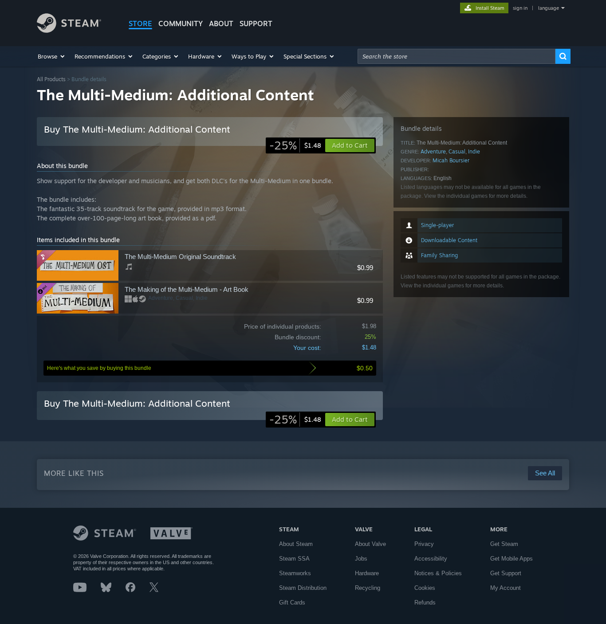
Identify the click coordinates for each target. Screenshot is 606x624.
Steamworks (295, 573)
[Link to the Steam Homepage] (69, 30)
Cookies (424, 588)
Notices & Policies (438, 573)
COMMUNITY (180, 23)
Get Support (505, 573)
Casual (457, 151)
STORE (140, 23)
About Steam (296, 544)
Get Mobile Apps (511, 558)
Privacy (424, 544)
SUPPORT (256, 23)
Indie (474, 151)
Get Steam (504, 544)
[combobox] (456, 56)
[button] (51, 56)
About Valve (370, 544)
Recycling (367, 588)
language (548, 8)
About (221, 23)
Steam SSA (294, 558)
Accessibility (430, 558)
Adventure (433, 151)
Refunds (425, 602)
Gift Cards (292, 602)
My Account (505, 588)
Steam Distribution (303, 588)
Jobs (361, 558)
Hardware (367, 573)
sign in (520, 8)
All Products (51, 79)
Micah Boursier (451, 160)
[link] (295, 145)
